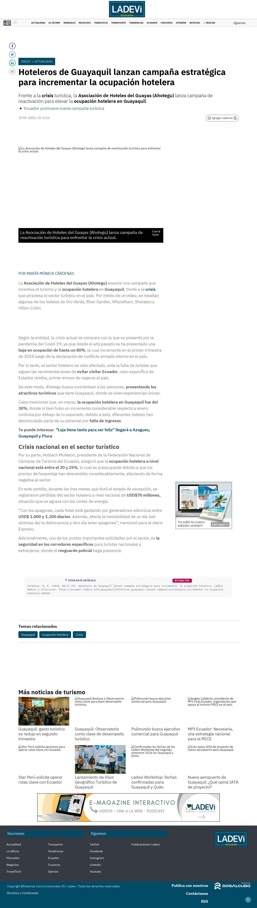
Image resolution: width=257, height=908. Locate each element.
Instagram (97, 858)
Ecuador (152, 22)
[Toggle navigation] (14, 22)
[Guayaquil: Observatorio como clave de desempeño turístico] (100, 711)
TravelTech (101, 22)
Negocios (85, 22)
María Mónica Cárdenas (50, 273)
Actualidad (38, 22)
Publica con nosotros (190, 885)
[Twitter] (12, 54)
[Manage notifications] (248, 900)
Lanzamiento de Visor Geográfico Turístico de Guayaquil (96, 782)
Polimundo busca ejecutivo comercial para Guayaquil (155, 731)
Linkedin (95, 865)
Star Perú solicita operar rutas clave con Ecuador (40, 779)
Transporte (118, 22)
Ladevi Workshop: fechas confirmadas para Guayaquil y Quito (154, 782)
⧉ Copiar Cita (182, 580)
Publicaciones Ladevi (145, 844)
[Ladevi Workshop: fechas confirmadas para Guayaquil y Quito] (156, 759)
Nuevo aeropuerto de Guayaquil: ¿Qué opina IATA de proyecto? (213, 782)
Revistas (194, 22)
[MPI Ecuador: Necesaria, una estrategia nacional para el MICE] (213, 711)
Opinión (181, 22)
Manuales (69, 22)
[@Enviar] (12, 71)
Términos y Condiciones (22, 893)
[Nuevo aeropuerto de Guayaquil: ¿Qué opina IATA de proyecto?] (213, 759)
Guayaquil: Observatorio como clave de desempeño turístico (99, 734)
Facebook (96, 851)
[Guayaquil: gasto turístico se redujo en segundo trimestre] (43, 711)
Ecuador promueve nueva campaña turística (64, 108)
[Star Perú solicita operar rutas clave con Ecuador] (43, 759)
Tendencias (136, 22)
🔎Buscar (209, 22)
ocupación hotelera (55, 634)
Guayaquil (28, 634)
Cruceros (167, 22)
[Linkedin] (12, 63)
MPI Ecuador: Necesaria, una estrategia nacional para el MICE (210, 734)
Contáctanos (197, 893)
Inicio (25, 61)
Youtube (95, 871)
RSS (204, 901)
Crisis (79, 634)
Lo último (54, 22)
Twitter (94, 844)
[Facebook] (12, 46)
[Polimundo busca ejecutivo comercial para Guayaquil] (156, 711)
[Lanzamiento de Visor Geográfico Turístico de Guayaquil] (100, 759)
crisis (150, 289)
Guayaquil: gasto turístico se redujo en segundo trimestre (41, 734)
